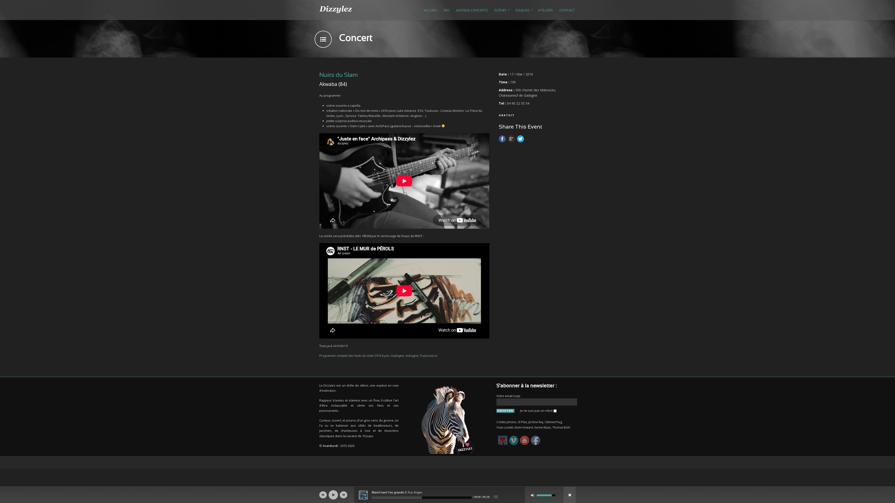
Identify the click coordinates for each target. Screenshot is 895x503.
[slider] (546, 495)
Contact (567, 10)
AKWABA (339, 346)
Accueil (430, 10)
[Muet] (532, 495)
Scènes (500, 10)
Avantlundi (330, 446)
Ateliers (545, 10)
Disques (522, 10)
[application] (447, 495)
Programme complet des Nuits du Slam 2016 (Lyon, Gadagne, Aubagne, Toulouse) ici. (378, 355)
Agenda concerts (472, 10)
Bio (447, 10)
